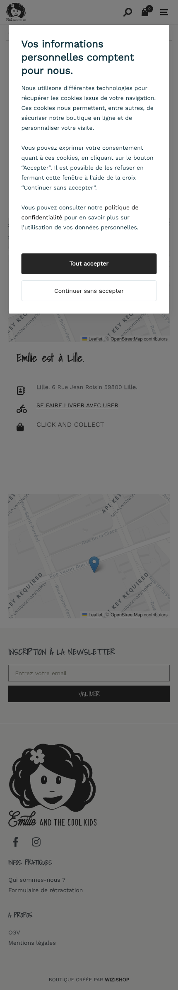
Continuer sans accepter (89, 291)
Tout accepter (89, 263)
